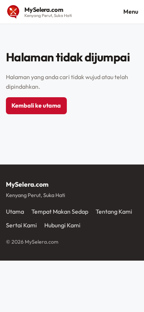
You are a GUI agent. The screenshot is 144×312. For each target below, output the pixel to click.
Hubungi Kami (62, 225)
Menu (130, 11)
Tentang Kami (114, 211)
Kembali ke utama (36, 105)
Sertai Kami (21, 225)
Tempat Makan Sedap (59, 211)
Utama (15, 211)
